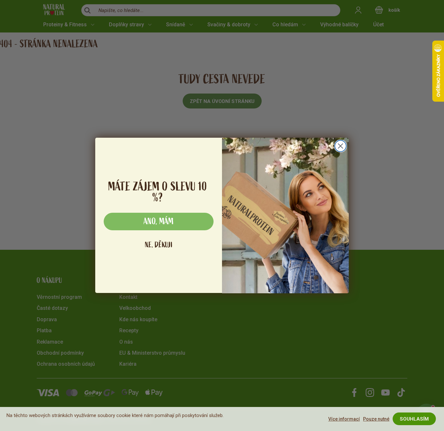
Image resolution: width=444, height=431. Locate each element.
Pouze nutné (376, 419)
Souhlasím (414, 419)
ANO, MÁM (159, 221)
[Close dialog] (340, 146)
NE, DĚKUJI (159, 245)
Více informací (344, 419)
